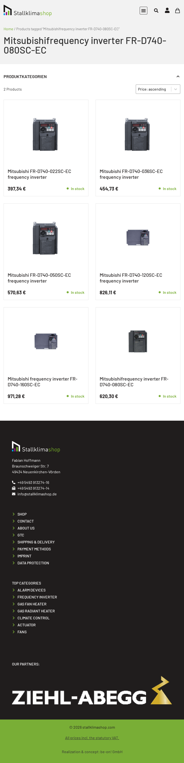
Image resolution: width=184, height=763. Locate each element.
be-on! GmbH (111, 751)
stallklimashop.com (98, 727)
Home (8, 28)
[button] (143, 10)
